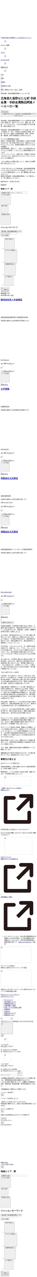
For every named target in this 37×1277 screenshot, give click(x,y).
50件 (12, 295)
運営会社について (10, 1013)
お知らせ (7, 1011)
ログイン (3, 1118)
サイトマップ (8, 1000)
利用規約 (7, 1009)
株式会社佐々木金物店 (11, 299)
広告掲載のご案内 (10, 1005)
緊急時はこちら (9, 1015)
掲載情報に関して (10, 1003)
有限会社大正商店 (9, 478)
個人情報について (10, 1002)
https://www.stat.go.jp (25, 942)
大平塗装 (5, 389)
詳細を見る (4, 384)
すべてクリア (4, 291)
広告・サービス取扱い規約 (13, 1007)
